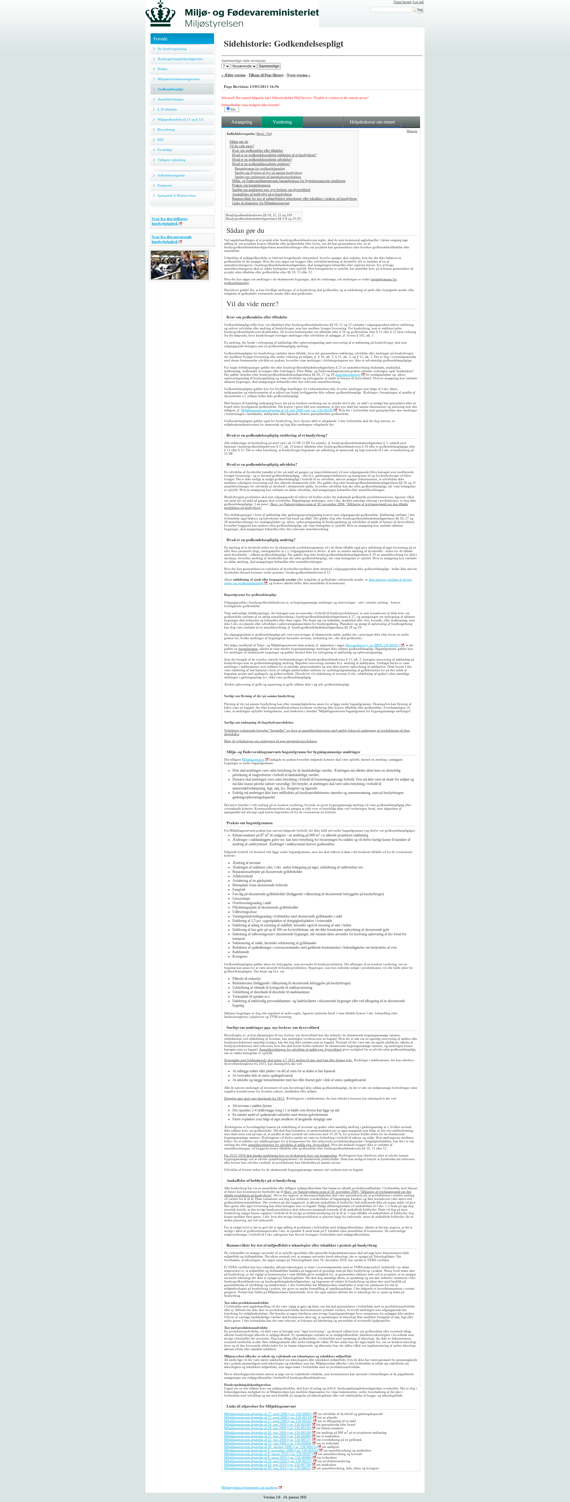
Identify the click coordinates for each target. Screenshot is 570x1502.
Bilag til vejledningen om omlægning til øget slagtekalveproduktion (270, 741)
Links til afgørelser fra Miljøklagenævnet (260, 203)
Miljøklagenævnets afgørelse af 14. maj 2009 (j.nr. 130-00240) (267, 1424)
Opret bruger (403, 2)
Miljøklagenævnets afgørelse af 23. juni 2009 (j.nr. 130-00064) (267, 1443)
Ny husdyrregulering (172, 48)
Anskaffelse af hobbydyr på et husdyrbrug (262, 194)
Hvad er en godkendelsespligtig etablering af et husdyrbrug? (274, 155)
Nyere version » (298, 75)
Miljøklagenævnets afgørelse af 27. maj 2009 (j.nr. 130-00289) (267, 1436)
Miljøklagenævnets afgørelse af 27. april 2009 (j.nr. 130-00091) (268, 1414)
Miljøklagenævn (253, 759)
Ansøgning (241, 122)
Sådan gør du (238, 142)
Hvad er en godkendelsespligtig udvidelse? (262, 159)
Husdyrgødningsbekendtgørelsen (180, 59)
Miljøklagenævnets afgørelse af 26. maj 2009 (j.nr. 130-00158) (267, 1432)
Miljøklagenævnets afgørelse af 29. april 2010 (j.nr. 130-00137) (268, 1461)
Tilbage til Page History (266, 75)
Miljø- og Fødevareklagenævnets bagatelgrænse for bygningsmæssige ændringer (289, 181)
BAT (161, 139)
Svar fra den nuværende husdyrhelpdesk (172, 239)
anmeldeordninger (347, 374)
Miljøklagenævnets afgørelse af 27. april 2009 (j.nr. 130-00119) (268, 1417)
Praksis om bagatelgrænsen (251, 185)
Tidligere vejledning (172, 160)
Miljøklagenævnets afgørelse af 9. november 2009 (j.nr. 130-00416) (271, 1450)
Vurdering (282, 122)
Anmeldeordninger (171, 99)
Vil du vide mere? (241, 146)
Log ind (418, 2)
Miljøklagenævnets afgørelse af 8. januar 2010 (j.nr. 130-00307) (268, 1454)
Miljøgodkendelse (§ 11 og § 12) (180, 119)
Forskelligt (165, 149)
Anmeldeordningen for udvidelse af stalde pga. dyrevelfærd (300, 1049)
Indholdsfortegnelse (171, 175)
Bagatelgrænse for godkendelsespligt (260, 168)
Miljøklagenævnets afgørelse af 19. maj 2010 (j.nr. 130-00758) (267, 1464)
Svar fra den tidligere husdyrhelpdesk (170, 221)
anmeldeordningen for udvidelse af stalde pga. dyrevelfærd (289, 1144)
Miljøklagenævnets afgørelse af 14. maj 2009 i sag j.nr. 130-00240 (287, 410)
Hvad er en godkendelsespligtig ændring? (261, 164)
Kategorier (165, 185)
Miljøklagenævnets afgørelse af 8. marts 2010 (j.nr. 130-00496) (268, 1457)
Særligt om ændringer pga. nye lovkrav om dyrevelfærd (271, 190)
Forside (160, 38)
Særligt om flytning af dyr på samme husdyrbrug (268, 172)
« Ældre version (233, 75)
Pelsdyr (163, 69)
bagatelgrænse (248, 648)
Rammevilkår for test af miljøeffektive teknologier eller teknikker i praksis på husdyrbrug (294, 199)
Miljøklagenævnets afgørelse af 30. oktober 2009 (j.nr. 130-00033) (270, 1447)
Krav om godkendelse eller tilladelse (257, 151)
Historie (412, 131)
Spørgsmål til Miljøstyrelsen (177, 195)
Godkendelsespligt (170, 89)
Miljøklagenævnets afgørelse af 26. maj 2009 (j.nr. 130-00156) (267, 1428)
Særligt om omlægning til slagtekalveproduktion (268, 177)
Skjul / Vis (264, 133)
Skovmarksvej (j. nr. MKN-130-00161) (373, 645)
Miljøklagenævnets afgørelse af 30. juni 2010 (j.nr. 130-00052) (267, 1468)
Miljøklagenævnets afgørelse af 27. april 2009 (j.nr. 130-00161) (268, 1421)
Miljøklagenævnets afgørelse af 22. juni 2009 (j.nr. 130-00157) (267, 1439)
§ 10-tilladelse (167, 109)
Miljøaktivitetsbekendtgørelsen (179, 79)
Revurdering (166, 129)
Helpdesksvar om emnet (372, 122)
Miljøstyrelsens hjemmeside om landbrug (249, 1487)
